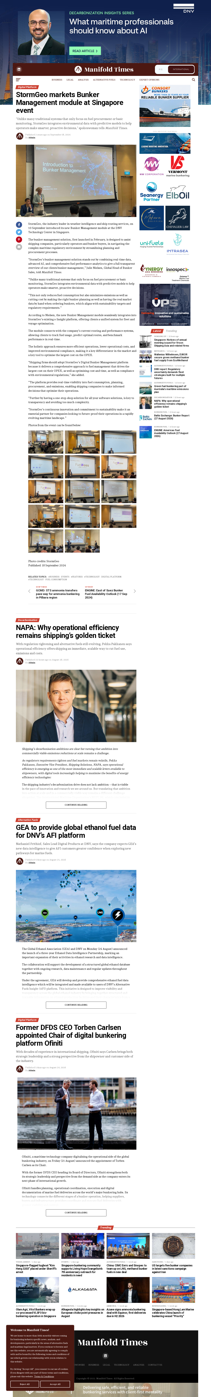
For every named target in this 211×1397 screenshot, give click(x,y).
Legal (70, 80)
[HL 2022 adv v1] (164, 153)
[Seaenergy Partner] (151, 203)
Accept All (55, 1384)
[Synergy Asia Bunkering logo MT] (151, 281)
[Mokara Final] (151, 229)
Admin (31, 137)
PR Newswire (76, 1364)
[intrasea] (177, 255)
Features (77, 577)
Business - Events (59, 577)
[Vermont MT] (177, 177)
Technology (127, 80)
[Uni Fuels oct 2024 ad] (151, 255)
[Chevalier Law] (177, 229)
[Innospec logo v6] (177, 281)
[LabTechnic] (164, 325)
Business (57, 80)
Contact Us (155, 1364)
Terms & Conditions (44, 1376)
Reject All (25, 1384)
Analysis (83, 80)
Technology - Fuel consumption (48, 580)
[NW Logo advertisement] (151, 177)
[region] (40, 1358)
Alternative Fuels (104, 80)
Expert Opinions (149, 80)
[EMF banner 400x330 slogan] (164, 126)
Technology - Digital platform (103, 577)
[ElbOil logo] (177, 203)
